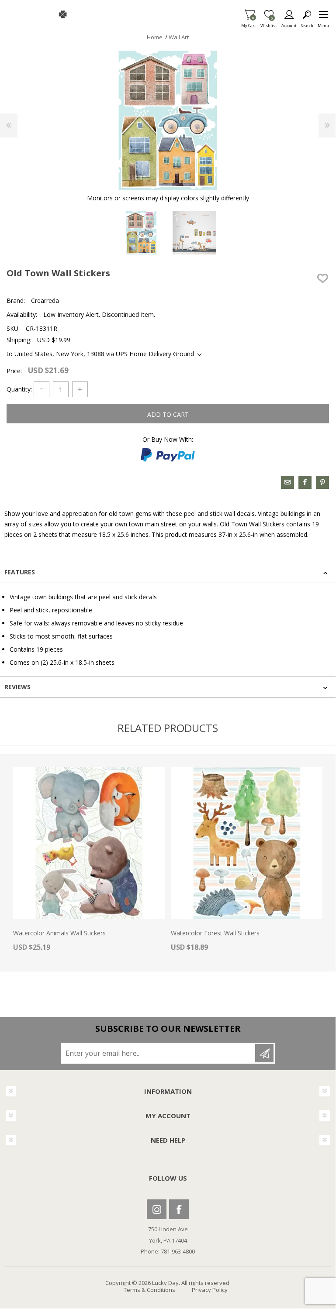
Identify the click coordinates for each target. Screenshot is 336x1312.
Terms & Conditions (149, 1290)
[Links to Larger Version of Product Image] (168, 120)
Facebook (179, 1209)
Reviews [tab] (17, 687)
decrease (41, 389)
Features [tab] (19, 572)
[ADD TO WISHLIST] (322, 278)
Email (287, 482)
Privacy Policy (210, 1290)
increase (80, 389)
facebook (305, 482)
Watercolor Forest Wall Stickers (215, 933)
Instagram (156, 1209)
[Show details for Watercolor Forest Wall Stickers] (246, 843)
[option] (141, 232)
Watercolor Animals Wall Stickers (59, 933)
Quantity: (19, 389)
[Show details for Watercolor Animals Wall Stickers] (89, 843)
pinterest (322, 482)
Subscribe (264, 1053)
